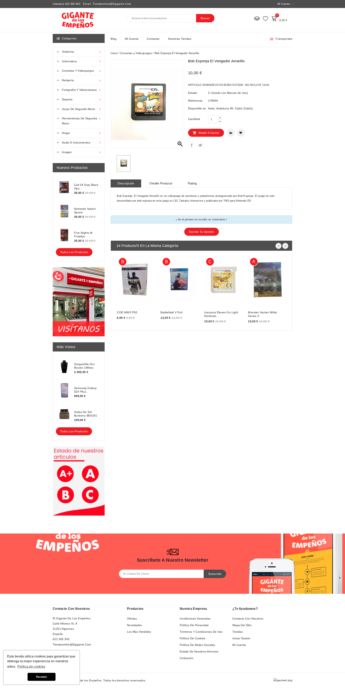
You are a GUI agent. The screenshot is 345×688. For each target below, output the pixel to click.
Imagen (81, 152)
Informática (81, 61)
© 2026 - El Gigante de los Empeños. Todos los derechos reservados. (99, 680)
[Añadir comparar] (231, 133)
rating (192, 183)
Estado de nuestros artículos (199, 651)
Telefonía (81, 51)
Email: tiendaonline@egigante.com (107, 3)
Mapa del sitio (242, 625)
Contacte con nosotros (71, 608)
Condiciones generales (195, 618)
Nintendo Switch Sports (85, 210)
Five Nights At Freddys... (83, 234)
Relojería (81, 80)
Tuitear (200, 145)
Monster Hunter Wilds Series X (262, 314)
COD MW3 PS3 (127, 312)
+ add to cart (123, 279)
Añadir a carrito (206, 133)
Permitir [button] (41, 676)
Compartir (191, 145)
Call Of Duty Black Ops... (86, 186)
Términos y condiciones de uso (201, 631)
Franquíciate (284, 38)
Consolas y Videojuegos (81, 70)
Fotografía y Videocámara (81, 90)
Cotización (186, 658)
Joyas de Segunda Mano (81, 109)
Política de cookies (192, 638)
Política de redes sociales (197, 644)
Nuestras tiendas (179, 38)
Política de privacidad (194, 625)
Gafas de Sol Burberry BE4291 (85, 413)
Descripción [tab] (126, 183)
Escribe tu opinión (201, 231)
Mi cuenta (132, 38)
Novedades (134, 625)
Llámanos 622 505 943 (66, 3)
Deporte (81, 99)
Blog (113, 38)
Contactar (153, 38)
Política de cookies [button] (31, 666)
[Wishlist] (265, 18)
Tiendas (237, 631)
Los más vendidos (139, 631)
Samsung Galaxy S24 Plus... (85, 389)
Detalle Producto (161, 183)
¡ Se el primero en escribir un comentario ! (201, 219)
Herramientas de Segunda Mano (81, 121)
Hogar (81, 133)
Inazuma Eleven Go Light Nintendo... (221, 314)
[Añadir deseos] (241, 133)
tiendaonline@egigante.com (72, 644)
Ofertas (132, 618)
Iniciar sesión (241, 638)
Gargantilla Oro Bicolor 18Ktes (84, 365)
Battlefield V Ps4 (171, 312)
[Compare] (257, 18)
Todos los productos (74, 252)
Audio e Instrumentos (81, 142)
